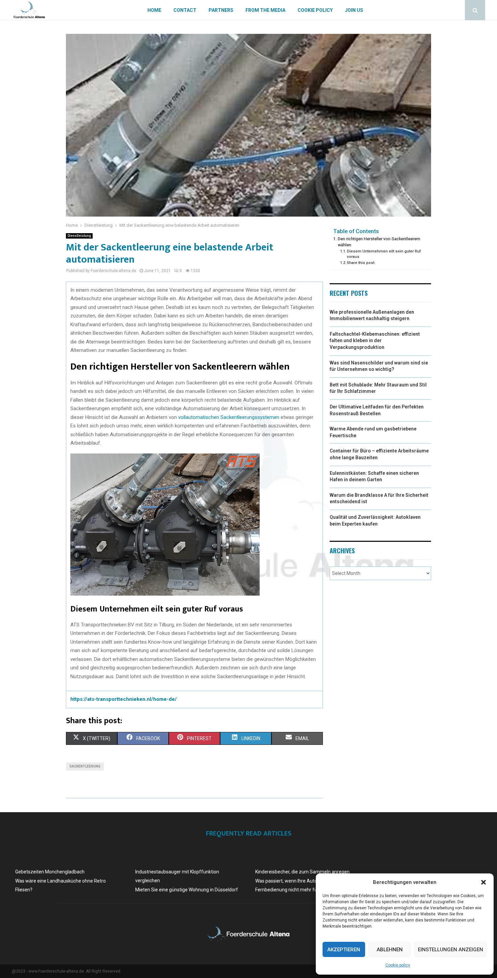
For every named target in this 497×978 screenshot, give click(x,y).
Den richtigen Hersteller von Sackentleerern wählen (379, 241)
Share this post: (361, 262)
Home (154, 10)
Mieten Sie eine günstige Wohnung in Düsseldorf (186, 889)
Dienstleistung (79, 236)
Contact (184, 10)
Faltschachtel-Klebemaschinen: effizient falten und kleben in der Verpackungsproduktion (375, 340)
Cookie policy (397, 965)
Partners (221, 10)
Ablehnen (390, 950)
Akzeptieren (343, 950)
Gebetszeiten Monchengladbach (50, 871)
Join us (354, 10)
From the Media (265, 10)
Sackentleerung (84, 766)
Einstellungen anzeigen (450, 950)
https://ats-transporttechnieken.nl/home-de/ (123, 699)
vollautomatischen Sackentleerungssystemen (228, 417)
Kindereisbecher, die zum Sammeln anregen (302, 871)
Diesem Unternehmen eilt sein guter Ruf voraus (384, 254)
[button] (483, 882)
